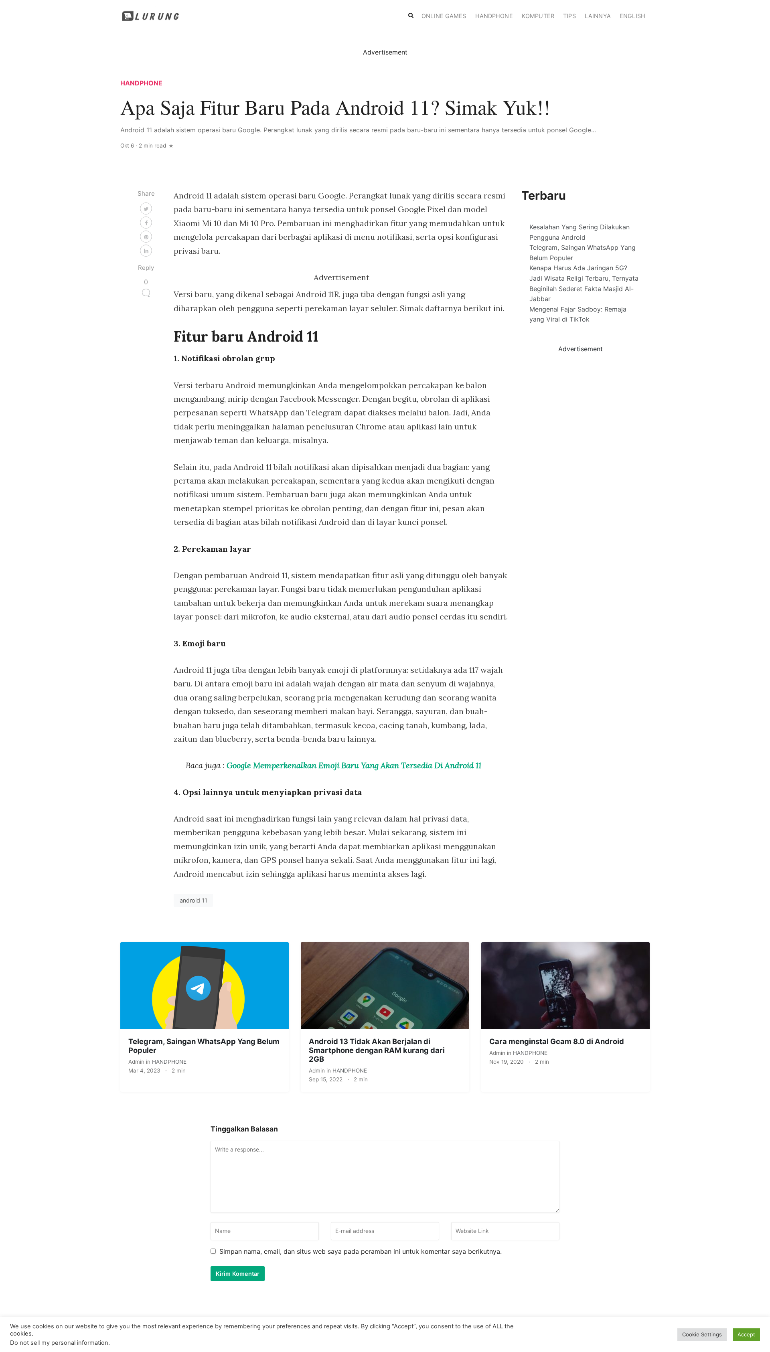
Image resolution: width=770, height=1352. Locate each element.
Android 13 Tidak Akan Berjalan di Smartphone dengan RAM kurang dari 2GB (377, 1050)
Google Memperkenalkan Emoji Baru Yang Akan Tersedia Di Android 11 (354, 765)
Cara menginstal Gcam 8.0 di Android (556, 1041)
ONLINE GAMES (443, 15)
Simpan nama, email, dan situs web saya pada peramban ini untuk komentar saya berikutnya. (360, 1251)
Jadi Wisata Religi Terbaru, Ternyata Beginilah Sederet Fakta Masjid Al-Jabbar (583, 288)
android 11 (193, 900)
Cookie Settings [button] (702, 1334)
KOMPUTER (538, 15)
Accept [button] (746, 1334)
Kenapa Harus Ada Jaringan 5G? (578, 268)
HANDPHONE (494, 15)
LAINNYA (598, 15)
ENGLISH (632, 15)
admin (137, 1062)
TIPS (569, 15)
